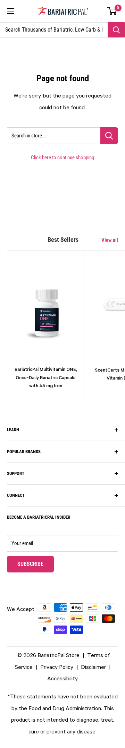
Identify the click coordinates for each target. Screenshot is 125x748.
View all (109, 240)
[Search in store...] (109, 135)
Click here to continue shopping (62, 157)
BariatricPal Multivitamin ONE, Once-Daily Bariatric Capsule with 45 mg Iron (46, 377)
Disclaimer (93, 667)
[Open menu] (10, 11)
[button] (112, 11)
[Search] (116, 29)
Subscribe (35, 563)
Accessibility (62, 678)
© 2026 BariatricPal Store (48, 655)
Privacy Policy (56, 667)
